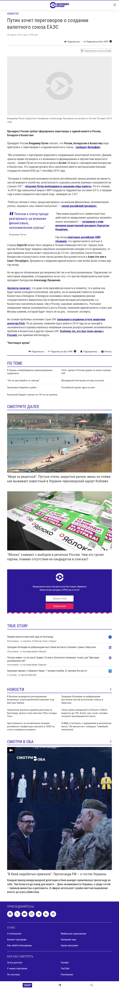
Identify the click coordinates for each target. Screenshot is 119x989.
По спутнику (13, 974)
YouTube (65, 968)
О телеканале (14, 933)
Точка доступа (14, 962)
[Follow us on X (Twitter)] (17, 914)
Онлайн (65, 962)
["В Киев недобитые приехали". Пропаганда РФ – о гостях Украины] (59, 808)
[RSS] (46, 914)
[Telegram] (59, 985)
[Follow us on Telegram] (39, 914)
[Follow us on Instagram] (32, 914)
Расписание (67, 974)
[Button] (72, 42)
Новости (12, 13)
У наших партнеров (17, 968)
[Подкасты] (53, 914)
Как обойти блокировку (19, 945)
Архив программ (69, 945)
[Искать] (91, 985)
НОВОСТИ (15, 689)
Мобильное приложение (73, 933)
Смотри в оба (20, 741)
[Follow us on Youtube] (24, 914)
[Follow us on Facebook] (10, 914)
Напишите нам (68, 939)
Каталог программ (16, 939)
